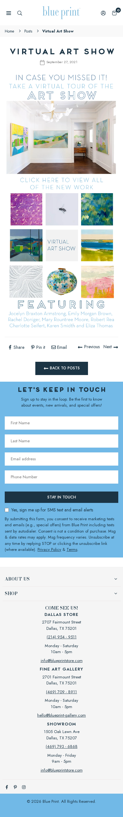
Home (9, 31)
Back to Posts (64, 368)
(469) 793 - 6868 (62, 746)
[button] (114, 12)
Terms (72, 549)
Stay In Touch (61, 497)
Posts (28, 31)
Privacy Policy (49, 549)
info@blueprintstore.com (62, 661)
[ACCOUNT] (103, 12)
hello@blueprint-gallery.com (61, 715)
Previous (92, 346)
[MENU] (8, 12)
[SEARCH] (19, 12)
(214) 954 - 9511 (62, 637)
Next (107, 346)
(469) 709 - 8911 (61, 692)
